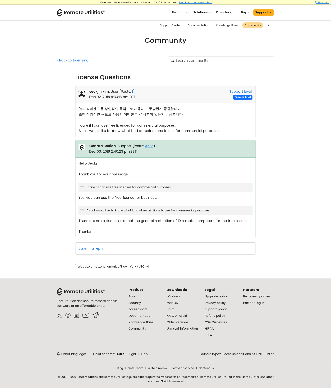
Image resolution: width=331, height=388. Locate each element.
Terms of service (182, 368)
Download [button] (224, 12)
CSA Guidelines (216, 322)
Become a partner (257, 296)
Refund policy (215, 316)
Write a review (157, 368)
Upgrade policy (216, 296)
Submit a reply (91, 248)
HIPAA (209, 328)
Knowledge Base (227, 25)
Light (132, 354)
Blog (120, 368)
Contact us (206, 368)
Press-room (135, 368)
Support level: (240, 91)
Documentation (198, 25)
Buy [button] (244, 12)
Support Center (170, 25)
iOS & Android (177, 316)
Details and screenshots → (195, 2)
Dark (144, 354)
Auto (120, 354)
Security (135, 303)
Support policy (216, 309)
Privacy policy (215, 303)
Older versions (177, 322)
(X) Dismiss (322, 2)
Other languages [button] (74, 354)
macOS (172, 303)
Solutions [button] (200, 12)
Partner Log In (253, 303)
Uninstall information (182, 328)
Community (253, 25)
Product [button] (178, 12)
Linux (170, 309)
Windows (173, 296)
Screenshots (138, 309)
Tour (132, 296)
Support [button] (261, 12)
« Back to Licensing (72, 60)
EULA (208, 335)
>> (269, 25)
